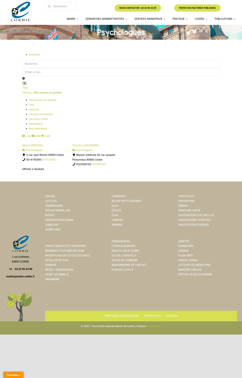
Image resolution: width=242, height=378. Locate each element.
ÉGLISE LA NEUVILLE (124, 255)
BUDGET (50, 215)
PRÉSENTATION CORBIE (59, 220)
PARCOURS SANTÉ (189, 210)
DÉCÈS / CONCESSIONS (59, 269)
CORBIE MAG (52, 229)
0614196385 (48, 159)
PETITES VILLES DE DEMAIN (195, 274)
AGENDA (183, 250)
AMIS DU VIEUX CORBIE (125, 250)
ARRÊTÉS (183, 241)
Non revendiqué (38, 128)
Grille (37, 136)
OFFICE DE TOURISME (125, 260)
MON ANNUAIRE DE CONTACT (129, 264)
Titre (31, 104)
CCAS (115, 215)
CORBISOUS (119, 196)
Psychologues (33, 150)
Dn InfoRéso (154, 326)
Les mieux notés (38, 119)
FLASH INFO (185, 255)
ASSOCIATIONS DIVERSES (193, 224)
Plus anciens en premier (42, 100)
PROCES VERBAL (188, 260)
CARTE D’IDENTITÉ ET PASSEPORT (65, 246)
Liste (28, 136)
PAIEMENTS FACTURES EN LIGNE (64, 250)
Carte (47, 136)
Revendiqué (35, 123)
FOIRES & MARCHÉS (123, 246)
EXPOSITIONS (186, 201)
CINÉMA (183, 205)
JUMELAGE (51, 224)
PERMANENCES (121, 241)
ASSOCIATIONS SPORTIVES (194, 220)
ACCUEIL (50, 196)
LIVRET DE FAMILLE (57, 274)
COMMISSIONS (54, 205)
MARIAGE (50, 264)
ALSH (115, 205)
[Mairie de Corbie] (20, 2)
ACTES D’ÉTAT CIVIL (57, 260)
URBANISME (52, 279)
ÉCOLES (116, 210)
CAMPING (117, 220)
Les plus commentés (41, 114)
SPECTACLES (186, 196)
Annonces (34, 54)
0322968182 (98, 164)
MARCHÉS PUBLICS (190, 269)
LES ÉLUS (51, 201)
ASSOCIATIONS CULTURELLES (196, 215)
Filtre (25, 87)
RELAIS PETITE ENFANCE (126, 201)
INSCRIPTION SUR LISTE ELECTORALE (67, 255)
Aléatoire (34, 109)
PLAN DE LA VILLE (122, 269)
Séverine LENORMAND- (85, 145)
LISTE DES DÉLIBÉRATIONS (194, 264)
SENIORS (117, 224)
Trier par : (42, 92)
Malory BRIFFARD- (32, 145)
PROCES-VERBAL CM (57, 210)
